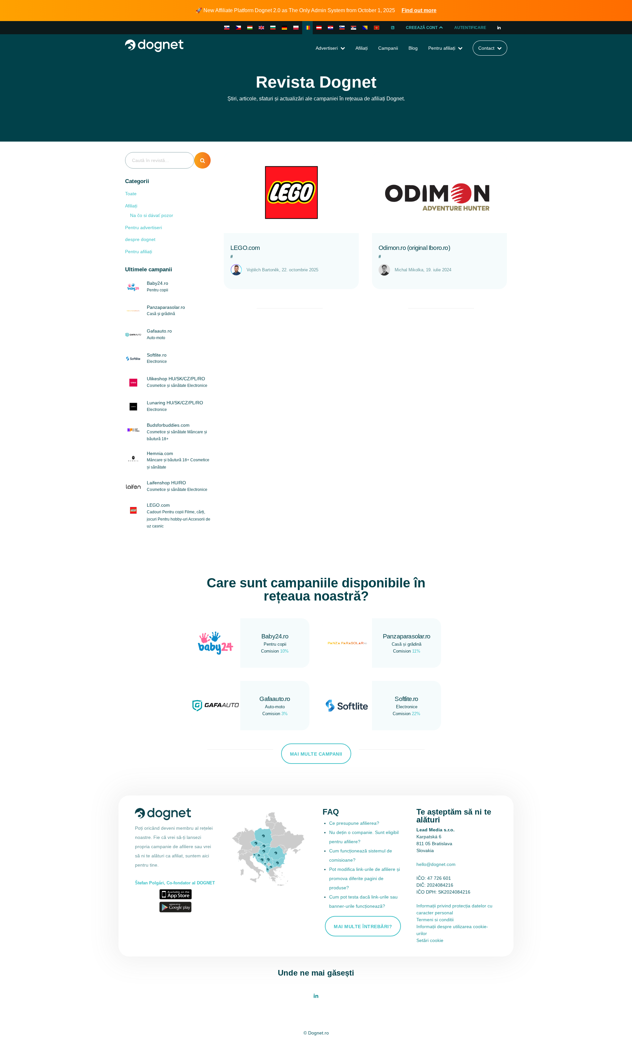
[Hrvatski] (330, 27)
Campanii (388, 48)
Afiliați (362, 48)
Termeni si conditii (435, 919)
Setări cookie (429, 940)
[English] (261, 27)
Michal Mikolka (409, 269)
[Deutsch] (284, 27)
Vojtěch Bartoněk (263, 269)
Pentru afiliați (441, 48)
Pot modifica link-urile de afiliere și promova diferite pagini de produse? (364, 878)
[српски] (353, 27)
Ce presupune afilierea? (354, 823)
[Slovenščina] (342, 27)
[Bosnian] (365, 27)
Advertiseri (327, 48)
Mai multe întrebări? (363, 926)
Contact (486, 48)
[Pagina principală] (154, 45)
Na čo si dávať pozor (151, 215)
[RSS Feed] (393, 27)
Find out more (419, 10)
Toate (131, 193)
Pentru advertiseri (143, 227)
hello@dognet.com (436, 864)
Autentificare (470, 27)
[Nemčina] (319, 27)
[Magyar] (250, 27)
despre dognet (140, 239)
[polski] (296, 27)
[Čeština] (238, 27)
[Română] (307, 27)
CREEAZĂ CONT (422, 27)
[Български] (273, 27)
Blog (413, 48)
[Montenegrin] (376, 27)
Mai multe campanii (316, 754)
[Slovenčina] (227, 27)
